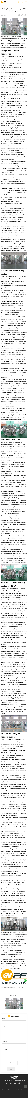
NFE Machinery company (18, 957)
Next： (12, 989)
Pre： (12, 987)
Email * (4, 1026)
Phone (4, 1034)
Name (3, 1019)
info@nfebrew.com (20, 1080)
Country (4, 1042)
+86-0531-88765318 (9, 1080)
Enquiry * (5, 1049)
